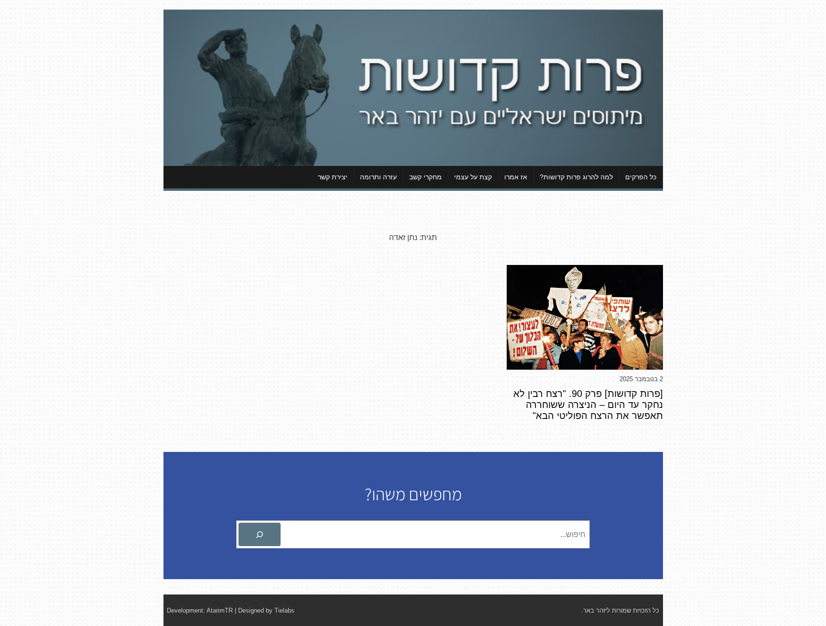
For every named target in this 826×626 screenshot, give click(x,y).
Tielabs (284, 610)
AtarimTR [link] (219, 610)
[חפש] (260, 535)
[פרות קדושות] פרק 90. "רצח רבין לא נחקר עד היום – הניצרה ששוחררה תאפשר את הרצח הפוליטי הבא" (588, 404)
